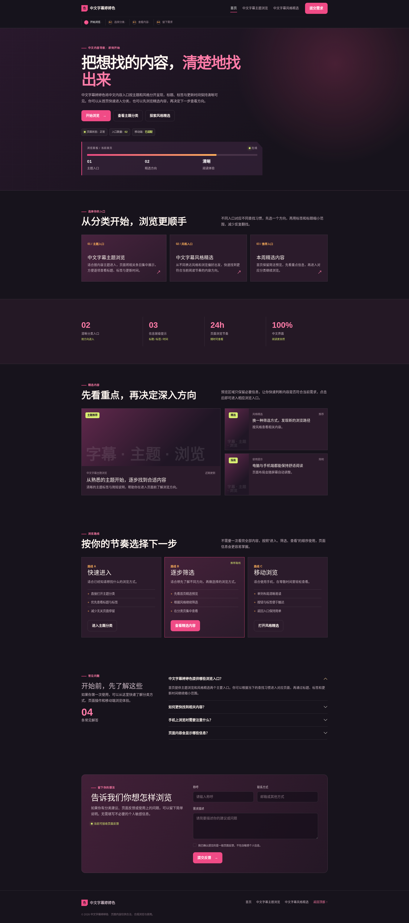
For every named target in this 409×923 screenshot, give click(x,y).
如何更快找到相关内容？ (187, 707)
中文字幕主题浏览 (255, 8)
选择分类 (116, 22)
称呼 (196, 787)
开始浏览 (92, 22)
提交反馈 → (207, 857)
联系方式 (262, 787)
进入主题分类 (102, 625)
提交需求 (316, 8)
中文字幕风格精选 (286, 8)
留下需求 (165, 22)
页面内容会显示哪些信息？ (188, 733)
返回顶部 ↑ (320, 902)
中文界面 (278, 333)
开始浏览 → (96, 115)
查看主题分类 (128, 115)
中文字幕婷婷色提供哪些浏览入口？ (195, 678)
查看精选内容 (185, 625)
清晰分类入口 (90, 333)
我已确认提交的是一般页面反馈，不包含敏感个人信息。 (230, 845)
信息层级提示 (158, 333)
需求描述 (198, 808)
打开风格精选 (268, 625)
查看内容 (140, 22)
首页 (233, 8)
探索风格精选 (160, 115)
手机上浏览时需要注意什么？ (190, 720)
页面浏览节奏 (219, 333)
